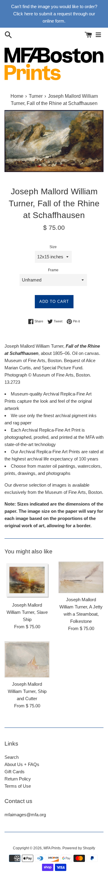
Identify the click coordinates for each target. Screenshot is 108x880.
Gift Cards (14, 771)
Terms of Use (17, 786)
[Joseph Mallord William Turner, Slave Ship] (27, 580)
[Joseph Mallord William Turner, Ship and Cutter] (27, 659)
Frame (53, 270)
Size (53, 247)
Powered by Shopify (78, 848)
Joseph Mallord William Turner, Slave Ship (27, 612)
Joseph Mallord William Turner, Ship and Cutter (27, 691)
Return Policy (17, 778)
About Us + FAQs (21, 764)
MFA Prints (52, 848)
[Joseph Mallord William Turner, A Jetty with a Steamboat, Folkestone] (81, 577)
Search (11, 757)
